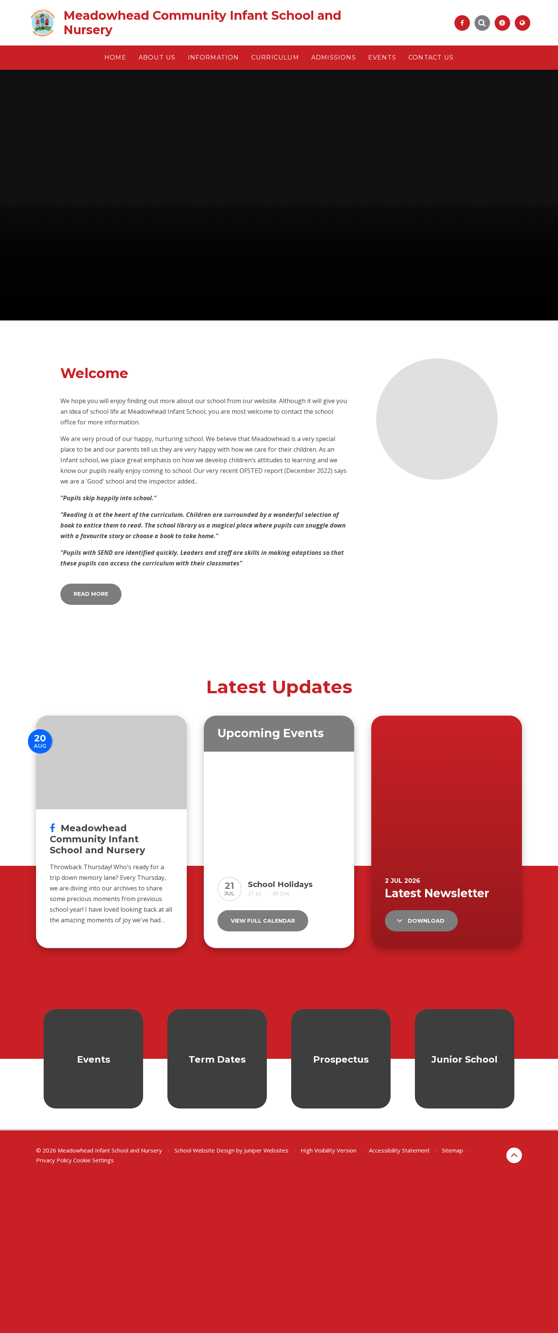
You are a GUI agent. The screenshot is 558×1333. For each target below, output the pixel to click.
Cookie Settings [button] (93, 1160)
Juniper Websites (266, 1150)
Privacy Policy (54, 1160)
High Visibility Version (328, 1150)
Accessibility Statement (399, 1150)
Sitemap (452, 1150)
